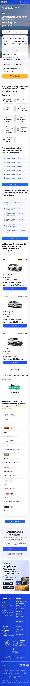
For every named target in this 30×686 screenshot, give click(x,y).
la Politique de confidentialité (15, 554)
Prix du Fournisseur (7, 615)
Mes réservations (20, 634)
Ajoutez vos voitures (7, 612)
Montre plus (15, 369)
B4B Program (19, 616)
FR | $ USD (7, 665)
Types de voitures (7, 605)
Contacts (18, 631)
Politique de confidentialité (6, 631)
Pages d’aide (19, 629)
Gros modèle (6, 296)
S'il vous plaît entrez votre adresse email (15, 543)
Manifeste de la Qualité (20, 606)
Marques (4, 607)
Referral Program (20, 611)
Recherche (16, 76)
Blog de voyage (20, 603)
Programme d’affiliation (19, 613)
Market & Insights (21, 621)
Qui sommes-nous (21, 601)
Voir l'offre (15, 289)
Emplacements (6, 602)
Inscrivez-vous (16, 549)
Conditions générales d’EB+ (8, 636)
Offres (4, 610)
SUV (4, 259)
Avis (17, 619)
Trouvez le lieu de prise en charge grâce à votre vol (19, 43)
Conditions (5, 633)
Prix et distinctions (21, 608)
